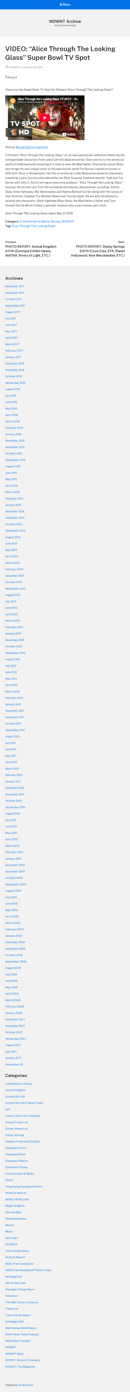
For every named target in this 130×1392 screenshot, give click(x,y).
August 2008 (13, 967)
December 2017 (14, 286)
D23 (7, 1109)
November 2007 (15, 1025)
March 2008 (12, 1000)
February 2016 (14, 427)
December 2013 (14, 575)
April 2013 (11, 614)
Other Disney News (17, 1250)
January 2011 (13, 781)
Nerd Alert (11, 1238)
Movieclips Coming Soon (32, 147)
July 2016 (10, 395)
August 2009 (13, 890)
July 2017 (10, 318)
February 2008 (14, 1006)
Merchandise (13, 1212)
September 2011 (15, 730)
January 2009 (13, 935)
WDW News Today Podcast (22, 1334)
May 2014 (11, 550)
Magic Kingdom (15, 1205)
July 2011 (10, 743)
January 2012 (13, 704)
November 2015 (15, 447)
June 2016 (11, 402)
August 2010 (12, 813)
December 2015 (14, 440)
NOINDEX (68, 221)
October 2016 (13, 376)
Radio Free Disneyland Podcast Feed (28, 1270)
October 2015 (13, 453)
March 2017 (12, 344)
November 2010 (14, 794)
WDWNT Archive (65, 21)
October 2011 (13, 723)
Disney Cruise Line (16, 1122)
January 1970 (13, 1058)
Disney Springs (14, 1135)
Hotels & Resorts (15, 1192)
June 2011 (10, 749)
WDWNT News (14, 1353)
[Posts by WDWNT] (7, 67)
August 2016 (12, 389)
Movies (55, 221)
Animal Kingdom (15, 1090)
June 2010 (11, 826)
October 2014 (13, 524)
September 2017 (15, 305)
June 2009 (11, 903)
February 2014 (14, 569)
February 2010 (14, 852)
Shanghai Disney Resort (20, 1289)
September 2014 (15, 530)
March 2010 (12, 845)
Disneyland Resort (16, 1160)
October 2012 (13, 646)
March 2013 (12, 620)
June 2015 (11, 472)
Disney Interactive (16, 1128)
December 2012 (14, 640)
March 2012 (12, 691)
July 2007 (11, 1051)
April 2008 (12, 993)
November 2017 (14, 292)
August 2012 (12, 659)
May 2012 (11, 678)
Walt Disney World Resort (21, 1328)
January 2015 (13, 504)
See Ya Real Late (15, 1283)
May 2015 (11, 479)
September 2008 (15, 961)
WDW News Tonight (17, 1340)
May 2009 (11, 910)
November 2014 (15, 517)
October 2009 (14, 877)
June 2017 (11, 324)
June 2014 (11, 543)
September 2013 (15, 588)
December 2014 (14, 511)
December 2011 (14, 710)
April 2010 (11, 839)
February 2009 (14, 929)
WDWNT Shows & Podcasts (22, 1360)
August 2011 (12, 736)
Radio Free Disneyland (19, 1263)
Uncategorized (14, 1321)
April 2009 (12, 916)
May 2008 (11, 987)
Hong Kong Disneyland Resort (24, 1186)
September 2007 (15, 1038)
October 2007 (14, 1032)
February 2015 (14, 498)
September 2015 (15, 460)
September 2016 (15, 382)
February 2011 (13, 775)
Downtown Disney (16, 1167)
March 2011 (12, 768)
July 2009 (11, 897)
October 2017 (13, 299)
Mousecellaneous (16, 1218)
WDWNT (15, 67)
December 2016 (14, 363)
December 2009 (15, 865)
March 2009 (12, 923)
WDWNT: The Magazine (20, 1366)
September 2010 (15, 807)
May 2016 (11, 408)
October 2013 (13, 582)
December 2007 (15, 1019)
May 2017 (11, 331)
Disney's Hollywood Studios (22, 1141)
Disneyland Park (15, 1154)
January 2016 (13, 434)
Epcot (9, 1180)
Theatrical (11, 1308)
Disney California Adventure (22, 1115)
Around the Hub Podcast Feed (24, 1102)
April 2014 (11, 556)
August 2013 (12, 595)
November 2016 (14, 370)
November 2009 (15, 871)
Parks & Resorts (15, 1257)
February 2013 (14, 627)
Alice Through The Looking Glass (33, 226)
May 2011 (10, 755)
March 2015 (12, 492)
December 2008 (15, 942)
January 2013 (13, 633)
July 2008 (11, 974)
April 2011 (11, 762)
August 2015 (12, 466)
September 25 (14, 1064)
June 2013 (11, 607)
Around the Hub (15, 1096)
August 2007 (13, 1045)
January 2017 (13, 357)
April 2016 (11, 414)
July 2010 (10, 820)
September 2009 (15, 884)
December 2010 (14, 787)
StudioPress (25, 1385)
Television (11, 1295)
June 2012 (11, 672)
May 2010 (11, 833)
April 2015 (11, 485)
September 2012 (15, 652)
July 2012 (10, 665)
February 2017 (14, 350)
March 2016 (12, 421)
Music (9, 1231)
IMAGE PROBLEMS (17, 1199)
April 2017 (11, 337)
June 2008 (11, 980)
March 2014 (12, 562)
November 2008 (15, 948)
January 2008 (13, 1013)
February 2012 (14, 697)
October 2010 (13, 800)
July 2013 (10, 601)
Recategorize (13, 1276)
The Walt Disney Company (21, 1302)
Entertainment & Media (35, 221)
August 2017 (12, 312)
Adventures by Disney (18, 1083)
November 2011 (14, 717)
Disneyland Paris (15, 1148)
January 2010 (13, 858)
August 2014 (12, 537)
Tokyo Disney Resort (18, 1315)
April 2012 (11, 685)
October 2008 (14, 955)
